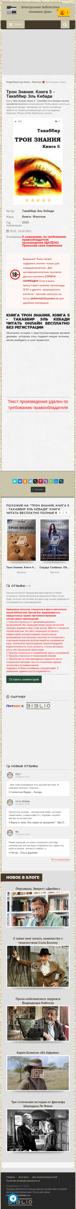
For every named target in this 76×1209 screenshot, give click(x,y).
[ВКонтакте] (20, 481)
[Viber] (46, 481)
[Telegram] (30, 481)
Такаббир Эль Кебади (38, 211)
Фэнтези (39, 216)
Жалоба (39, 489)
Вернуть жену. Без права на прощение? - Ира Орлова (39, 822)
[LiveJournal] (61, 481)
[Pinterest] (40, 481)
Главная (10, 1177)
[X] (35, 481)
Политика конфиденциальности (23, 1181)
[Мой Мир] (56, 481)
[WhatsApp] (51, 481)
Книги (26, 216)
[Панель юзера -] (64, 12)
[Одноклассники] (25, 481)
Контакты (24, 1177)
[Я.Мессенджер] (15, 481)
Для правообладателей (44, 1177)
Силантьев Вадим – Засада (26, 792)
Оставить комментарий (24, 679)
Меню (18, 24)
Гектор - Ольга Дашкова (24, 852)
